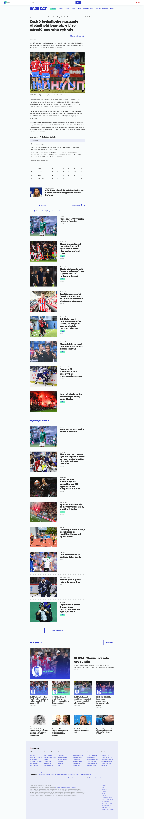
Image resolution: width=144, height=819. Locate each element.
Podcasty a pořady (102, 8)
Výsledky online (88, 8)
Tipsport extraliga (65, 367)
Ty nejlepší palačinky (77, 755)
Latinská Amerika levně (92, 763)
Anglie (62, 216)
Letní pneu (72, 777)
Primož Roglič (47, 763)
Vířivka (89, 774)
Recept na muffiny (77, 757)
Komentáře (36, 643)
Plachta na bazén (45, 774)
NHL (59, 765)
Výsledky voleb (33, 759)
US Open (62, 452)
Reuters (63, 787)
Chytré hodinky (92, 777)
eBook (73, 36)
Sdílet (79, 36)
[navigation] (2, 2)
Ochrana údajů (105, 801)
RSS (103, 787)
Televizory (84, 777)
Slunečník (59, 774)
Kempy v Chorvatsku (92, 755)
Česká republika (56, 211)
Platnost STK (104, 765)
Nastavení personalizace (108, 809)
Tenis (73, 8)
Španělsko (63, 552)
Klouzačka (64, 774)
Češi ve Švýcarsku (91, 761)
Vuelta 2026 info (48, 755)
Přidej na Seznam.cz (107, 797)
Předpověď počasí (50, 772)
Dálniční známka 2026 (106, 757)
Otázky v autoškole (106, 763)
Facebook (104, 789)
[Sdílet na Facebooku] (81, 205)
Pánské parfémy (100, 777)
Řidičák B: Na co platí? (106, 761)
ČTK (31, 35)
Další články (109, 642)
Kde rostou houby (59, 772)
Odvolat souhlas (106, 807)
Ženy (48, 211)
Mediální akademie (106, 805)
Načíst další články (57, 630)
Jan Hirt (46, 759)
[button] (57, 72)
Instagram (104, 791)
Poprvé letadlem (91, 757)
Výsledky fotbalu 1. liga (63, 757)
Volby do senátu (34, 763)
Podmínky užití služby (107, 799)
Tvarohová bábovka (77, 761)
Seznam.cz (138, 2)
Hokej (67, 8)
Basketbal (63, 477)
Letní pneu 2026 (105, 755)
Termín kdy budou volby (36, 761)
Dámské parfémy (64, 777)
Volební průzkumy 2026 (36, 757)
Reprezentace (49, 188)
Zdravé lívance (76, 759)
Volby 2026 (32, 755)
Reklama (104, 795)
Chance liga (61, 755)
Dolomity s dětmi (91, 765)
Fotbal (61, 8)
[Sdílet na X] (84, 205)
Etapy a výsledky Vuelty (50, 757)
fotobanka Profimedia (70, 787)
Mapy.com (42, 772)
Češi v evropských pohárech (79, 772)
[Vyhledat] (78, 2)
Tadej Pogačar (47, 761)
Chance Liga (63, 241)
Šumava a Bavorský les (92, 759)
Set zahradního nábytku (74, 774)
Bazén (39, 774)
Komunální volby (34, 765)
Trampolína (53, 774)
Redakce (104, 785)
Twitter (103, 793)
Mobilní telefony (46, 777)
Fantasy (53, 8)
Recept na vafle (76, 763)
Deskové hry (78, 777)
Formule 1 (60, 763)
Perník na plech (76, 765)
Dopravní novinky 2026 (107, 759)
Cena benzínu (68, 772)
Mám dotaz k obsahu (107, 803)
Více (111, 8)
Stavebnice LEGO (55, 777)
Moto (79, 8)
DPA (59, 787)
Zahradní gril (83, 774)
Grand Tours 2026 (48, 765)
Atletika (62, 527)
